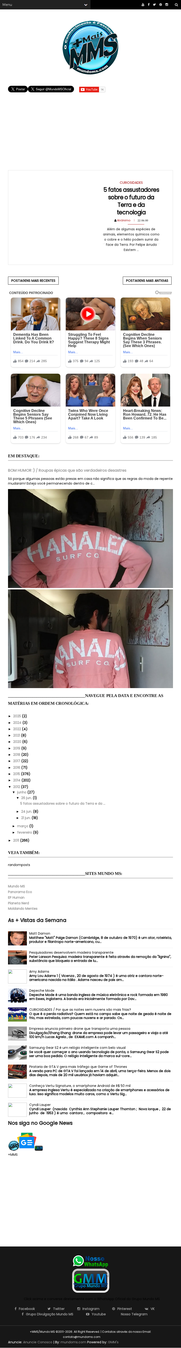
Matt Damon (39, 933)
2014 (17, 780)
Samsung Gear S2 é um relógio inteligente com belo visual (77, 1047)
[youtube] (143, 4)
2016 (17, 767)
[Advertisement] (90, 127)
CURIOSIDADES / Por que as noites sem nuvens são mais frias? (80, 1009)
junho (22, 792)
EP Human (16, 897)
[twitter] (154, 4)
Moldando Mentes (22, 908)
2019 (17, 748)
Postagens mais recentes (33, 280)
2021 (17, 735)
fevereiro (25, 832)
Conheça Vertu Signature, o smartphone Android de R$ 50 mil (80, 1085)
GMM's (113, 1342)
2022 (17, 729)
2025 (17, 716)
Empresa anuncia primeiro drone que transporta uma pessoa (79, 1028)
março (23, 826)
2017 (17, 761)
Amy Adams (39, 971)
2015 (17, 774)
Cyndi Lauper (40, 1104)
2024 (17, 722)
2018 (17, 754)
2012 (17, 786)
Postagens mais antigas (147, 280)
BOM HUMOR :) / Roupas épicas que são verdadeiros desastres (67, 470)
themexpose (109, 1337)
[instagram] (166, 4)
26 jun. (27, 797)
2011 (16, 840)
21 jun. (26, 817)
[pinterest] (160, 4)
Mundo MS (16, 886)
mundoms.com (73, 1342)
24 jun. (27, 811)
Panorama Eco (20, 892)
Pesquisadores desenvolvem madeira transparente (71, 952)
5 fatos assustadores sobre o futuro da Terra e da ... (62, 803)
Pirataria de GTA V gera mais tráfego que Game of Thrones (78, 1066)
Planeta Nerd (18, 903)
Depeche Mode (41, 990)
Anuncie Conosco (37, 1342)
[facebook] (148, 4)
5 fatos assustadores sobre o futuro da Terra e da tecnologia (131, 201)
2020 (17, 741)
